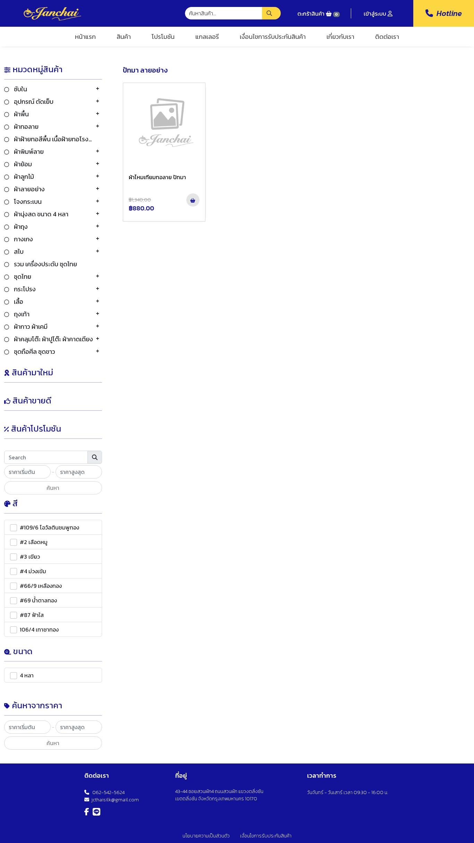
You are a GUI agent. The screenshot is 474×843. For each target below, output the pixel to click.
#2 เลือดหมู (34, 542)
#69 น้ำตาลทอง (38, 600)
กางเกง (22, 239)
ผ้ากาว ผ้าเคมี (30, 326)
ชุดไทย (21, 276)
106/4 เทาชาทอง (39, 629)
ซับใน (19, 89)
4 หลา (27, 675)
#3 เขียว (30, 556)
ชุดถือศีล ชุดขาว (33, 351)
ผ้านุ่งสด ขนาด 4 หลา (40, 214)
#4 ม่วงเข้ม (33, 571)
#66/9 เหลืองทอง (41, 586)
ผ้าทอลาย (25, 126)
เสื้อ (17, 301)
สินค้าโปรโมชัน (36, 429)
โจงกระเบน (27, 201)
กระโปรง (24, 289)
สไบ (18, 251)
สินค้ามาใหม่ (32, 372)
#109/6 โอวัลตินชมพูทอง (49, 527)
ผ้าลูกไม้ (23, 176)
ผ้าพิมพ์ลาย (28, 151)
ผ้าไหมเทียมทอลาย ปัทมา (157, 177)
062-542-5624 (107, 792)
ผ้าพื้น (20, 114)
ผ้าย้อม (22, 164)
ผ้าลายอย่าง (28, 189)
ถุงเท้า (20, 314)
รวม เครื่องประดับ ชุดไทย (44, 264)
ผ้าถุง (20, 226)
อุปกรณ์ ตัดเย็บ (32, 101)
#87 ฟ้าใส (32, 615)
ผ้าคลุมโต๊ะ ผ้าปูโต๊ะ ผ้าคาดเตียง (52, 339)
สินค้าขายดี (31, 400)
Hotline (447, 13)
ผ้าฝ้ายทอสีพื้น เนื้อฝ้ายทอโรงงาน (55, 139)
